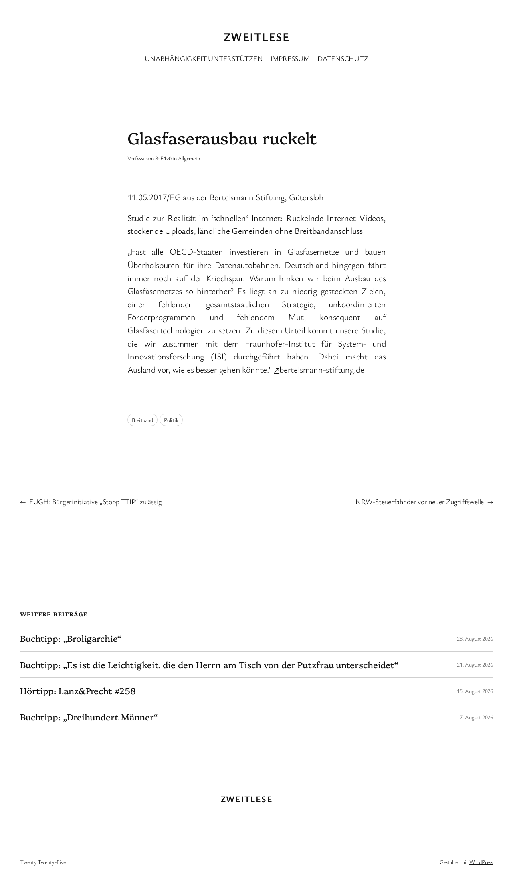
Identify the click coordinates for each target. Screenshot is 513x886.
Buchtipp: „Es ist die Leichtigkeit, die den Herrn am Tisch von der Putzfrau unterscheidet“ (209, 664)
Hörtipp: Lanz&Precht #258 (78, 690)
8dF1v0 (163, 158)
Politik (171, 420)
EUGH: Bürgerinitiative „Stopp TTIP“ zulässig (95, 501)
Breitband (142, 420)
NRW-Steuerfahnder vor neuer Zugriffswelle (419, 501)
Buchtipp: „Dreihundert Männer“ (89, 717)
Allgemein (189, 158)
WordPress (481, 862)
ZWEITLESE (256, 36)
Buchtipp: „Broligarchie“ (70, 638)
